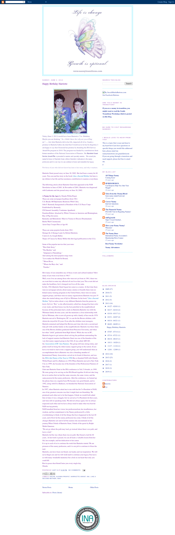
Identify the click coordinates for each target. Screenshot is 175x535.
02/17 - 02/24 (113, 310)
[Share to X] (48, 473)
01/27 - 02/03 (113, 306)
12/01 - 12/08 (113, 349)
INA (88, 476)
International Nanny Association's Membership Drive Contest (116, 236)
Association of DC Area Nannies (57, 343)
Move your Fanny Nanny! (115, 225)
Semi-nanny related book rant (115, 196)
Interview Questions (112, 204)
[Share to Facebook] (51, 473)
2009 (107, 289)
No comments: (74, 470)
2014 (107, 354)
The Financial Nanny (113, 209)
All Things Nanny (112, 175)
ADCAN (52, 476)
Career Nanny (110, 201)
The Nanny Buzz (111, 233)
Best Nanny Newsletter (114, 243)
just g (105, 387)
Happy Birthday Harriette (54, 83)
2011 (107, 296)
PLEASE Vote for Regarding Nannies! (118, 212)
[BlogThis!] (46, 473)
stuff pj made (110, 217)
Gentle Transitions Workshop (114, 112)
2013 (107, 303)
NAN (59, 478)
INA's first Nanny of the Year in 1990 (58, 358)
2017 (107, 364)
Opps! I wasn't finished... (113, 220)
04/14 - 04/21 (113, 320)
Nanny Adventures (112, 247)
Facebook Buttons (112, 95)
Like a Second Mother (81, 176)
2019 (107, 371)
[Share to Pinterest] (54, 473)
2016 (107, 361)
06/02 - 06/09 (113, 324)
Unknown (106, 383)
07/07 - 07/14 (113, 331)
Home (70, 487)
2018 (107, 368)
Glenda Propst (63, 476)
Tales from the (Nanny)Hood (116, 193)
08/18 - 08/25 (113, 339)
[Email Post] (83, 470)
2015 (107, 357)
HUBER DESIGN (112, 183)
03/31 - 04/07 (113, 317)
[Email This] (43, 473)
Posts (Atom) (57, 492)
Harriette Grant (78, 476)
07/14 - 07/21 (113, 335)
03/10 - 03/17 (113, 313)
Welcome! (108, 228)
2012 (107, 299)
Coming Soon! (110, 178)
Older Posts (94, 487)
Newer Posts (46, 487)
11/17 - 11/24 (113, 346)
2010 (107, 292)
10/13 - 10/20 (113, 342)
